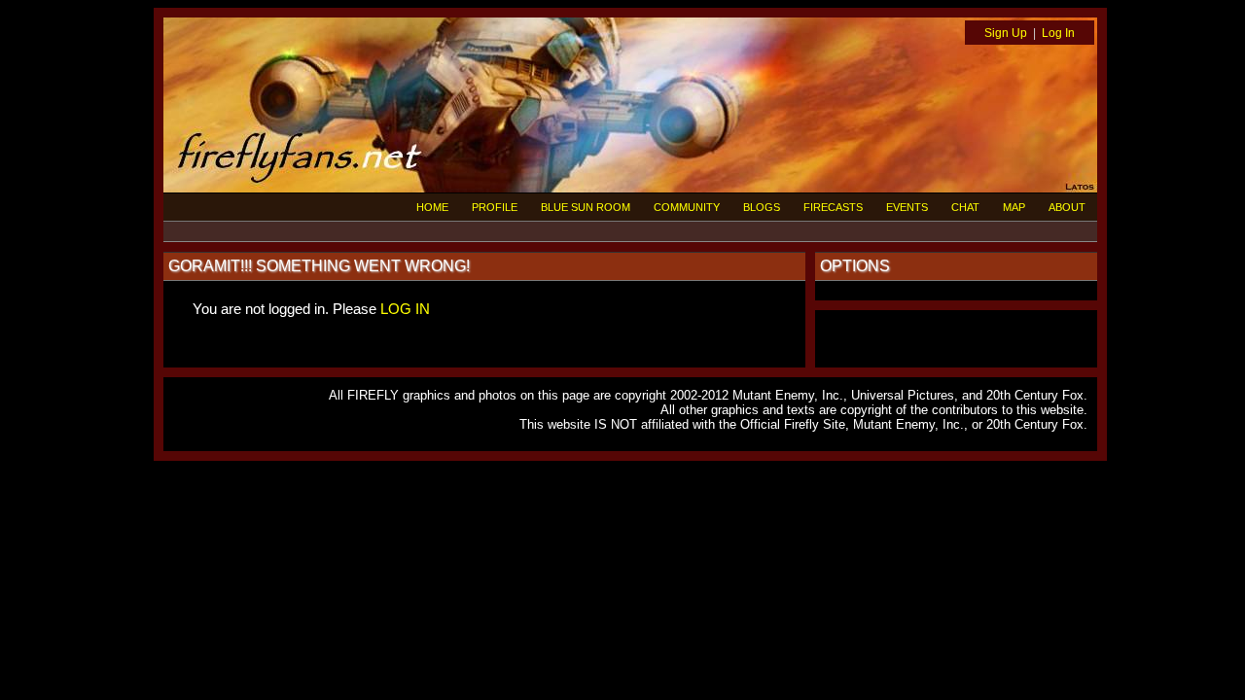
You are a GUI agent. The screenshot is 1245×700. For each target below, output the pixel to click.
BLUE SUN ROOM (585, 207)
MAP (1014, 207)
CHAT (965, 207)
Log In (1058, 33)
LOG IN (405, 308)
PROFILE (494, 207)
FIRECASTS (833, 207)
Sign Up (1005, 33)
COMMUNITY (687, 207)
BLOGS (761, 207)
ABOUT (1067, 207)
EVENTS (907, 207)
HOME (432, 207)
